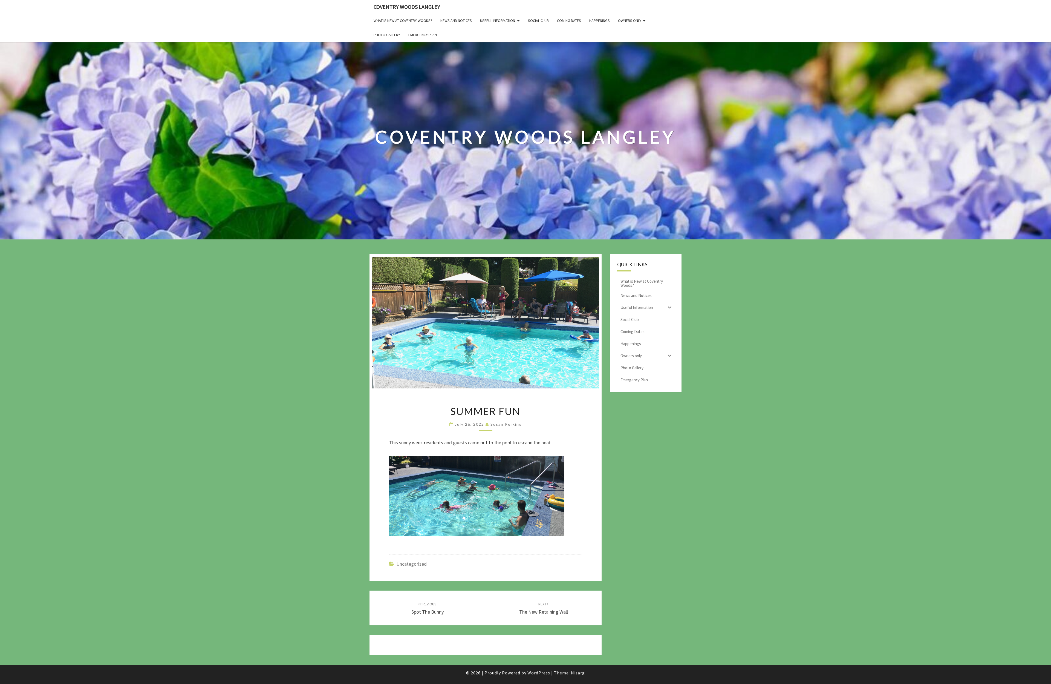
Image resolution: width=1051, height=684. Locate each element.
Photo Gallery (387, 34)
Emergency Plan (422, 34)
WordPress (538, 673)
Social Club (538, 20)
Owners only (629, 20)
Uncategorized (411, 564)
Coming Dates (569, 20)
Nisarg (578, 673)
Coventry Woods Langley (407, 6)
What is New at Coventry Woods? (403, 20)
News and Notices (456, 20)
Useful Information (497, 20)
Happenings (599, 20)
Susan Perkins (506, 424)
